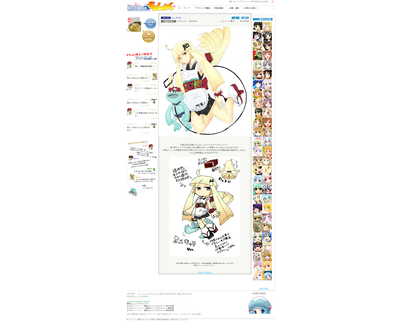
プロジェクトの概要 (156, 294)
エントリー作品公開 (141, 296)
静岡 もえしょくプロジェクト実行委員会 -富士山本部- (249, 1)
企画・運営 (177, 294)
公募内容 (130, 296)
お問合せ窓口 (186, 294)
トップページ (143, 294)
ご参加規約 (168, 294)
